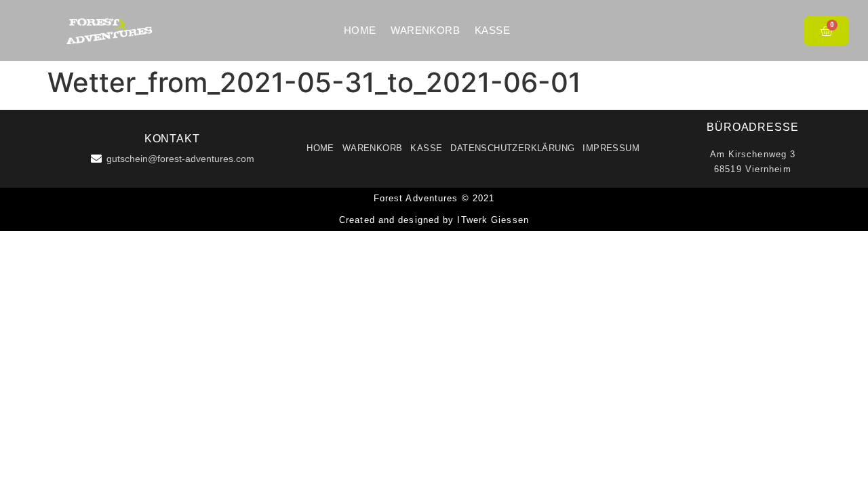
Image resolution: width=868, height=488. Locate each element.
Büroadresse (753, 127)
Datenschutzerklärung (512, 148)
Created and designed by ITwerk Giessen (434, 220)
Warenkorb (425, 30)
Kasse (492, 30)
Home (360, 30)
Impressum (611, 148)
